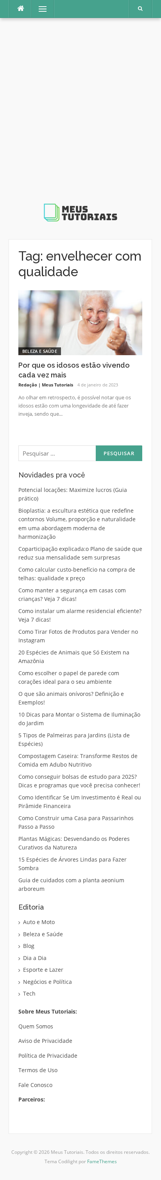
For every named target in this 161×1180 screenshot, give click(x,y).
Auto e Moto (39, 922)
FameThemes (102, 1161)
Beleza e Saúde (39, 351)
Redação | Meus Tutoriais (45, 385)
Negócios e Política (47, 981)
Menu (39, 9)
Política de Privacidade (47, 1055)
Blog (28, 945)
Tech (29, 993)
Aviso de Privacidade (45, 1040)
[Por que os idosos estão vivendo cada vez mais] (80, 322)
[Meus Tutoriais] (80, 125)
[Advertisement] (80, 116)
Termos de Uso (37, 1070)
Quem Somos (35, 1026)
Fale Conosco (35, 1085)
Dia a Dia (35, 958)
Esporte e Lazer (43, 969)
